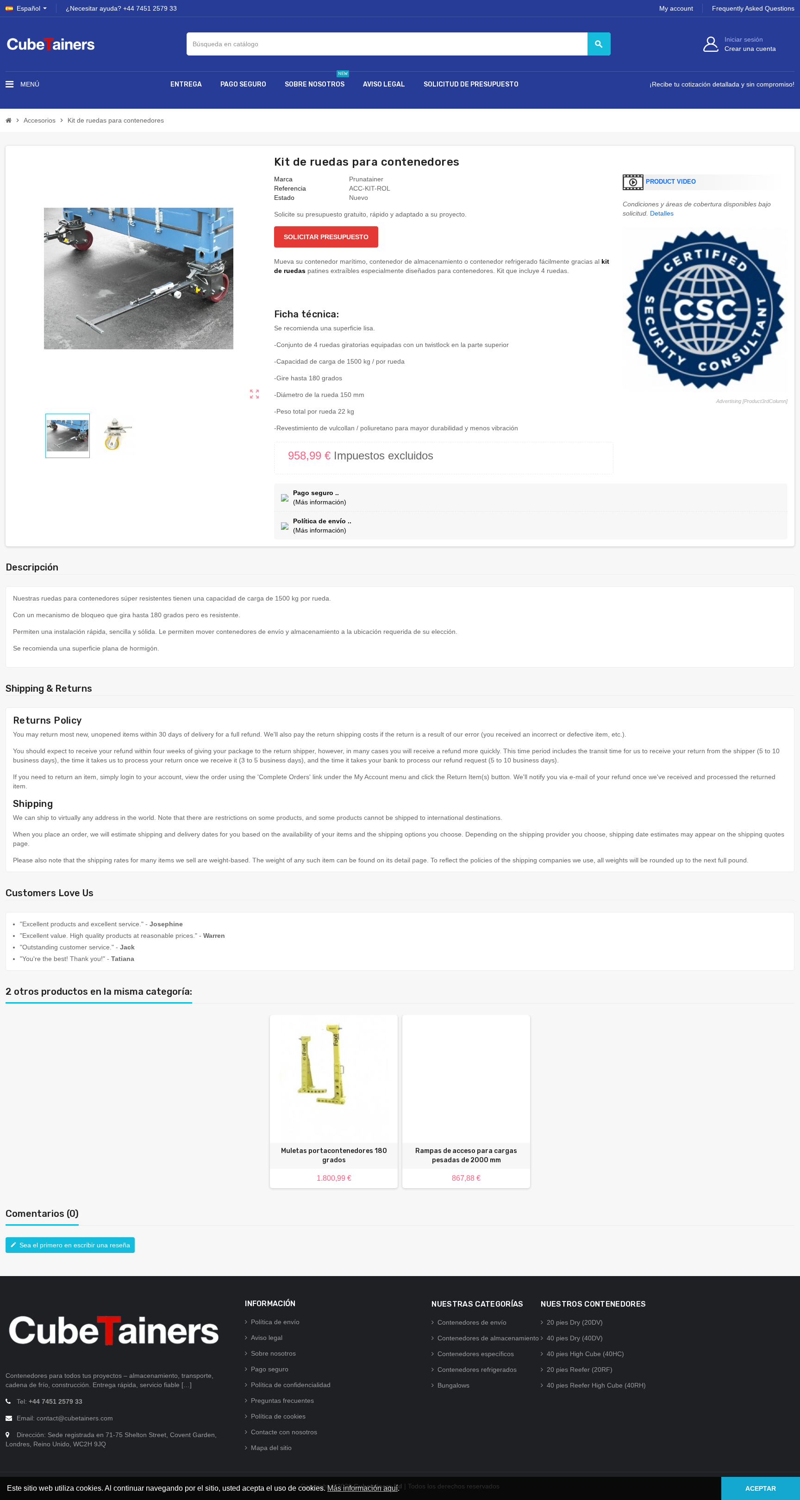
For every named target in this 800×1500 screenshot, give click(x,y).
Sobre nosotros (273, 1353)
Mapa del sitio (271, 1447)
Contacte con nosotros (284, 1432)
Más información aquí (362, 1488)
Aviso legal (266, 1337)
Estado (284, 197)
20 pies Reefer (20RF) (579, 1369)
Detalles (662, 213)
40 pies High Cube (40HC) (585, 1353)
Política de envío (275, 1322)
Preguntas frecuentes (282, 1400)
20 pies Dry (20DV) (575, 1322)
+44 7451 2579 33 (150, 8)
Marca (283, 179)
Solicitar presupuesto (326, 237)
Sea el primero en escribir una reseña (70, 1245)
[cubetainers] (51, 43)
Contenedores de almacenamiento (488, 1338)
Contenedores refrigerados (477, 1369)
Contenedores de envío (472, 1322)
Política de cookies (278, 1416)
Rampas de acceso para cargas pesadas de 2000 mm (466, 1155)
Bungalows (453, 1385)
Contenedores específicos (476, 1353)
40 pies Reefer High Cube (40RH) (596, 1385)
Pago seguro (269, 1369)
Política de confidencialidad (291, 1384)
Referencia (290, 188)
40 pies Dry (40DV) (575, 1338)
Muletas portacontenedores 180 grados (334, 1155)
